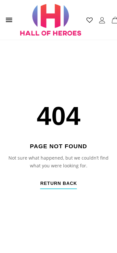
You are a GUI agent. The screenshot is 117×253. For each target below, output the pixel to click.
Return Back (58, 183)
